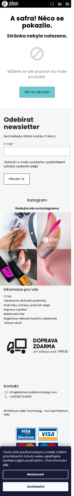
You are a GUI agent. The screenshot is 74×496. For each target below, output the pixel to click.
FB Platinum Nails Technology (23, 411)
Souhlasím (35, 486)
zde (5, 464)
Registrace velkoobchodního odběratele (30, 318)
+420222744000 (20, 397)
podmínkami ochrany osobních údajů (34, 164)
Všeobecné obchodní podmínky (25, 301)
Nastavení (35, 474)
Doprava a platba (15, 309)
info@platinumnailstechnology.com (33, 392)
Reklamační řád (14, 314)
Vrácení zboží (13, 323)
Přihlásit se (16, 179)
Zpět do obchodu (37, 92)
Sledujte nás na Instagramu (37, 208)
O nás (8, 296)
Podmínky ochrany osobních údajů (27, 305)
